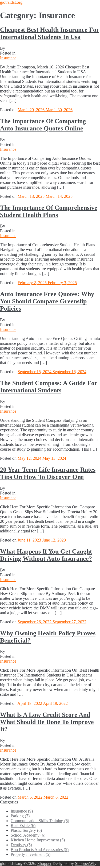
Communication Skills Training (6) (40, 820)
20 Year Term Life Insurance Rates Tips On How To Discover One (47, 473)
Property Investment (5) (30, 854)
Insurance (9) (22, 811)
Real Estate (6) (23, 825)
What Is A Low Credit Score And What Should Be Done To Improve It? (47, 722)
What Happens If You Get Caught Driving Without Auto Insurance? (46, 555)
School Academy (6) (28, 835)
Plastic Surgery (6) (26, 830)
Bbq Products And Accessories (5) (40, 849)
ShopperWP (85, 863)
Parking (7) (20, 816)
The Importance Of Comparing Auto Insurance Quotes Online (43, 125)
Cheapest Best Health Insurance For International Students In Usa (49, 33)
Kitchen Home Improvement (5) (38, 840)
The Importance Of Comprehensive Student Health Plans (48, 211)
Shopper (44, 863)
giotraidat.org (11, 2)
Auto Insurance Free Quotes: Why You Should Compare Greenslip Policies (47, 301)
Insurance (8, 58)
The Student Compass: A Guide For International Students (48, 387)
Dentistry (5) (21, 844)
